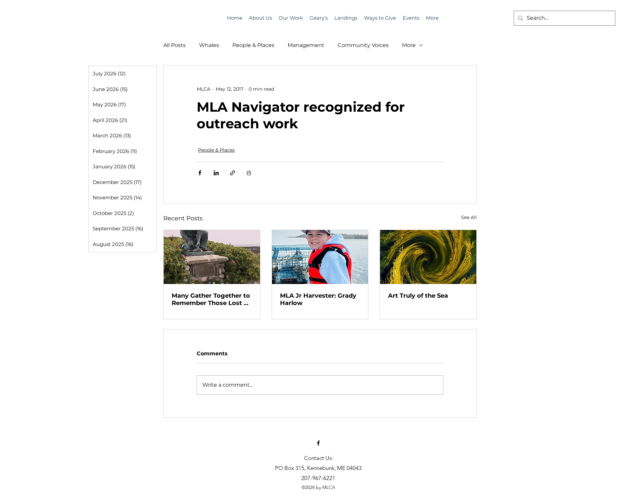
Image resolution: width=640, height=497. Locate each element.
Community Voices (363, 45)
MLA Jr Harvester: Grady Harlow (318, 299)
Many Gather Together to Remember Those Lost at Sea (211, 299)
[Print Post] (249, 173)
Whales (209, 45)
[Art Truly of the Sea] (428, 257)
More (409, 45)
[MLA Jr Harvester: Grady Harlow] (320, 257)
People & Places (253, 45)
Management (306, 45)
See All (469, 217)
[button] (411, 18)
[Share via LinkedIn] (216, 173)
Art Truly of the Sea (418, 295)
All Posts (174, 45)
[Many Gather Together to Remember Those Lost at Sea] (212, 257)
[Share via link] (232, 173)
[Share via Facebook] (200, 173)
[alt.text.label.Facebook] (318, 443)
